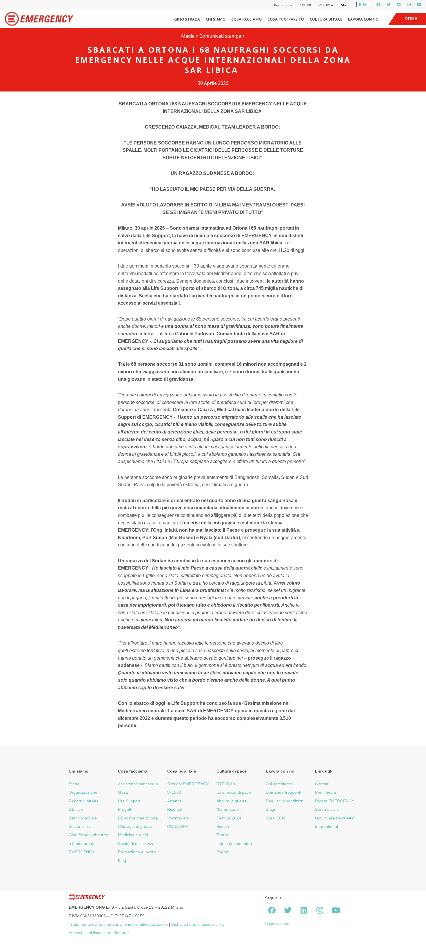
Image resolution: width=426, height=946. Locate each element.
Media (187, 36)
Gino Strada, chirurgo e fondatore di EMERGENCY (88, 843)
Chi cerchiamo (279, 784)
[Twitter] (388, 4)
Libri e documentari (234, 843)
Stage (271, 809)
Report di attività (84, 801)
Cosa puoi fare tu (285, 19)
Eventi (222, 852)
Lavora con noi (364, 19)
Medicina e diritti (133, 834)
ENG (363, 5)
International (326, 826)
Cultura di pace (326, 19)
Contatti (322, 784)
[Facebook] (378, 4)
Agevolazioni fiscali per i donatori (99, 932)
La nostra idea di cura (138, 818)
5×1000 (174, 792)
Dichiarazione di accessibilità (197, 924)
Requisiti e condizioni (285, 801)
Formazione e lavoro (137, 852)
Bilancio (76, 809)
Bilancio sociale (83, 818)
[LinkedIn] (398, 4)
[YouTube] (419, 4)
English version (277, 924)
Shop (345, 5)
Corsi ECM (275, 818)
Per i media (283, 5)
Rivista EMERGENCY (334, 801)
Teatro (222, 834)
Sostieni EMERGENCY (188, 784)
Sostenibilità (80, 826)
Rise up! (174, 809)
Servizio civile (327, 809)
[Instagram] (408, 4)
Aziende (174, 801)
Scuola (222, 826)
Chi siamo (215, 19)
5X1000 (305, 5)
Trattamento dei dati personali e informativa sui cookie (118, 924)
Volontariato (178, 818)
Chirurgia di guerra (135, 826)
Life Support (129, 801)
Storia (74, 784)
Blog (122, 860)
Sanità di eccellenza (136, 843)
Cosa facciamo (246, 19)
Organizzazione (83, 792)
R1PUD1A (326, 5)
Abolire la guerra (231, 801)
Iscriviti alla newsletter (335, 818)
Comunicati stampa (220, 36)
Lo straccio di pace (233, 792)
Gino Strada (187, 19)
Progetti (125, 809)
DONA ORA (177, 826)
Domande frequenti (283, 792)
